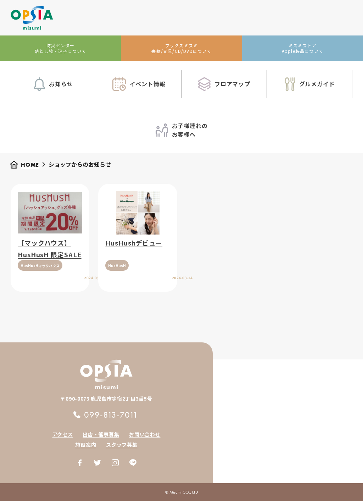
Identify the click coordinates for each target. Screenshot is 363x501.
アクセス (62, 434)
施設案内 (85, 444)
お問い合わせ (144, 434)
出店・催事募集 (101, 434)
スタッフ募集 (121, 444)
